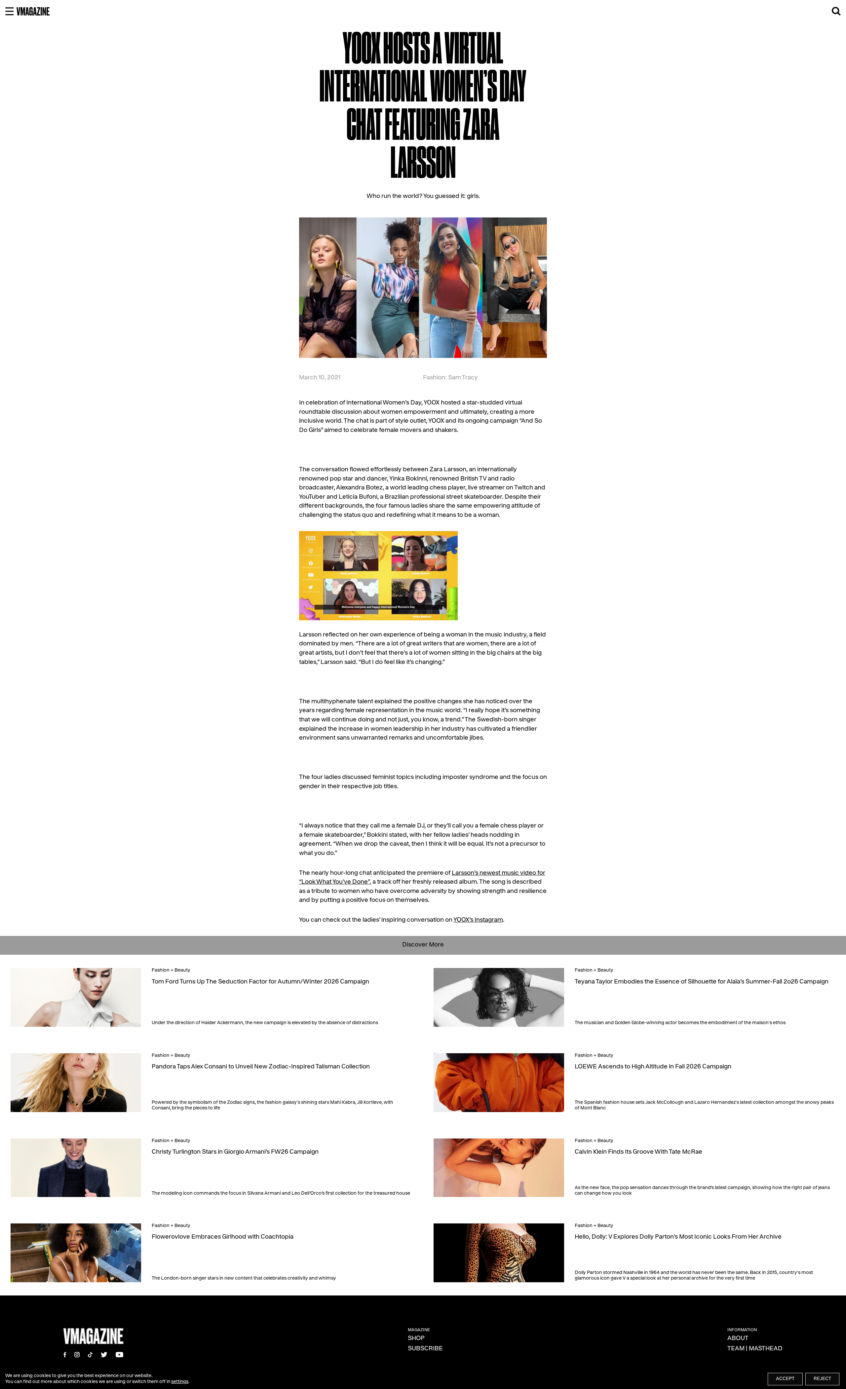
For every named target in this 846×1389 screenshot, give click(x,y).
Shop (416, 1339)
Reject (822, 1379)
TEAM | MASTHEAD (755, 1349)
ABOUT (738, 1339)
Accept (785, 1379)
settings (179, 1382)
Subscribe (425, 1349)
